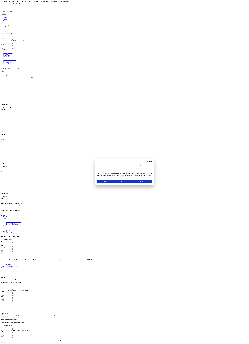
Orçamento (3, 207)
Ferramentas (11, 61)
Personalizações (9, 219)
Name (2, 287)
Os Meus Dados (9, 232)
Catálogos (5, 18)
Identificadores (13, 60)
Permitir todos (143, 181)
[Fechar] (1, 323)
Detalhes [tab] (124, 165)
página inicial (18, 200)
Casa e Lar (11, 51)
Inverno (9, 58)
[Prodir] (2, 26)
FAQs (7, 220)
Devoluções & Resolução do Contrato (13, 222)
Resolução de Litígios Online (12, 224)
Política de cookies (7, 264)
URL (2, 241)
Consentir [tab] (105, 165)
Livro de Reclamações (10, 223)
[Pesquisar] (1, 5)
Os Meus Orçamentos (10, 233)
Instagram (3, 327)
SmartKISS (8, 277)
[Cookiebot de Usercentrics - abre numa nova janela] (146, 162)
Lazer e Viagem (14, 57)
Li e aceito (5, 315)
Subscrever (3, 215)
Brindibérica (8, 226)
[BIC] (12, 26)
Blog (7, 227)
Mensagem (3, 301)
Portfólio (5, 19)
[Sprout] (6, 26)
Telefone (2, 299)
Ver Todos (5, 65)
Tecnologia (11, 53)
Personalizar (124, 181)
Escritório (10, 62)
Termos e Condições (7, 263)
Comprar (2, 101)
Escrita (8, 63)
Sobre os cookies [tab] (144, 165)
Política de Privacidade (7, 261)
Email (2, 47)
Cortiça (8, 64)
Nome (2, 41)
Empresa (5, 17)
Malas (8, 56)
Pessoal (8, 55)
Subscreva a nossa (7, 33)
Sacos (8, 54)
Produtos (5, 16)
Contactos (5, 20)
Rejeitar (106, 181)
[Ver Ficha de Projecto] (10, 267)
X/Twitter (2, 38)
